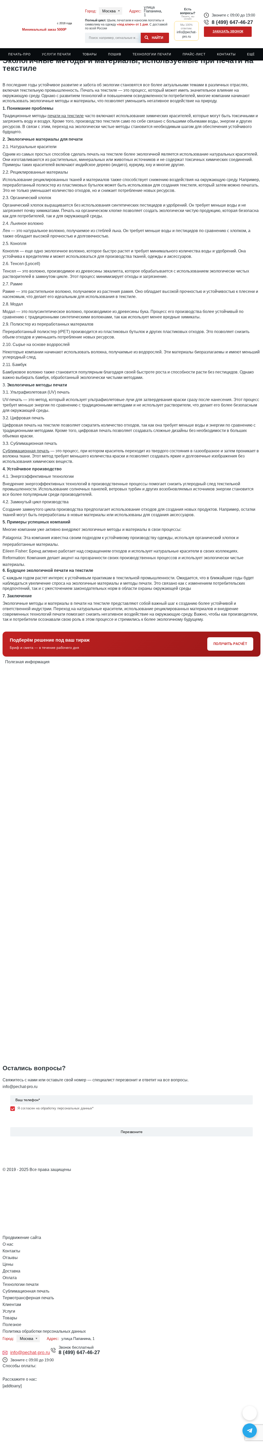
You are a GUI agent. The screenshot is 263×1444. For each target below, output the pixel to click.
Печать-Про (19, 54)
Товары (89, 54)
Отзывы (10, 1257)
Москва (109, 11)
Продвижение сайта (22, 1237)
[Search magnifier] (155, 37)
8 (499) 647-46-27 (232, 22)
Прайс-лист (194, 54)
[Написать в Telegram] (249, 1430)
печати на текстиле (66, 116)
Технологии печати (152, 54)
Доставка (11, 1271)
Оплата (10, 1278)
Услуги (9, 1311)
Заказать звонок (228, 31)
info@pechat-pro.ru (20, 1086)
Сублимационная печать (26, 451)
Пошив (114, 54)
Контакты (226, 54)
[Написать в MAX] (249, 1413)
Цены (8, 1264)
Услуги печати (56, 54)
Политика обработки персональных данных (44, 1331)
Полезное (12, 1324)
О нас (8, 1244)
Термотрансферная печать (28, 1298)
